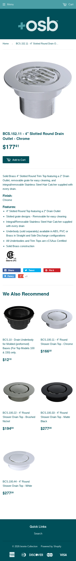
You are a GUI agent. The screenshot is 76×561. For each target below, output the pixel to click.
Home (6, 43)
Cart (70, 4)
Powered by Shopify (51, 546)
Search (38, 533)
